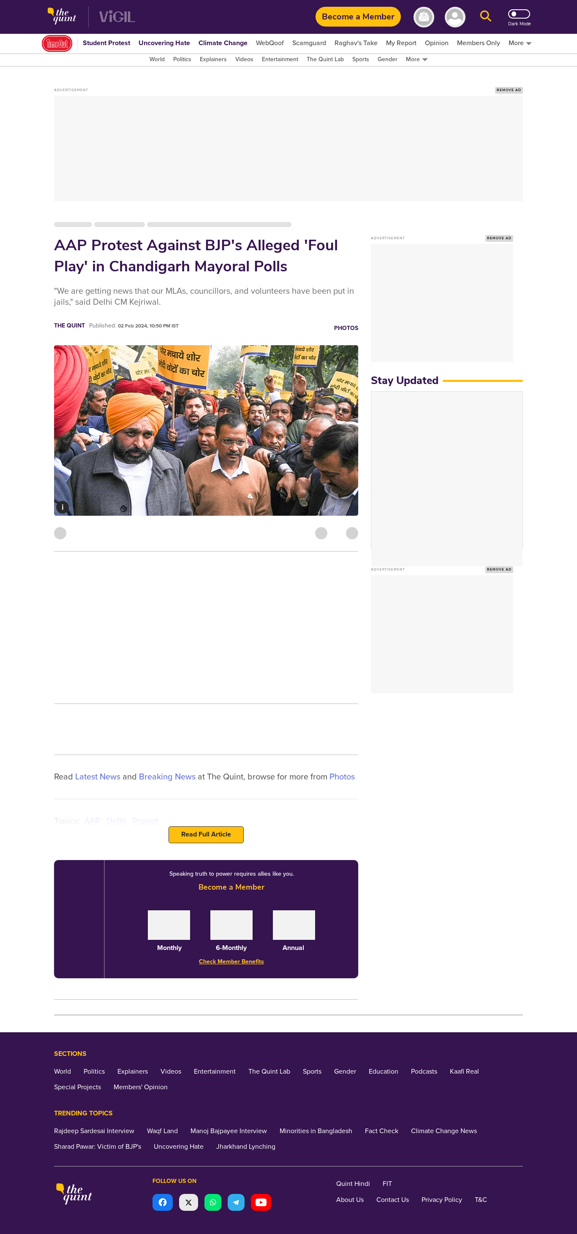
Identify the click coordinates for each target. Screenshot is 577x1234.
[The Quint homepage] (62, 17)
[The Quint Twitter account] (188, 1203)
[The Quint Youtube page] (261, 1203)
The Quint (69, 325)
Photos (346, 328)
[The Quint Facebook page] (162, 1203)
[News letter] (424, 17)
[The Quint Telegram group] (236, 1203)
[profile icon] (455, 17)
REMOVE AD (509, 90)
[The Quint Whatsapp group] (212, 1203)
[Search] (485, 17)
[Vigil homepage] (117, 17)
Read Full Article (206, 834)
